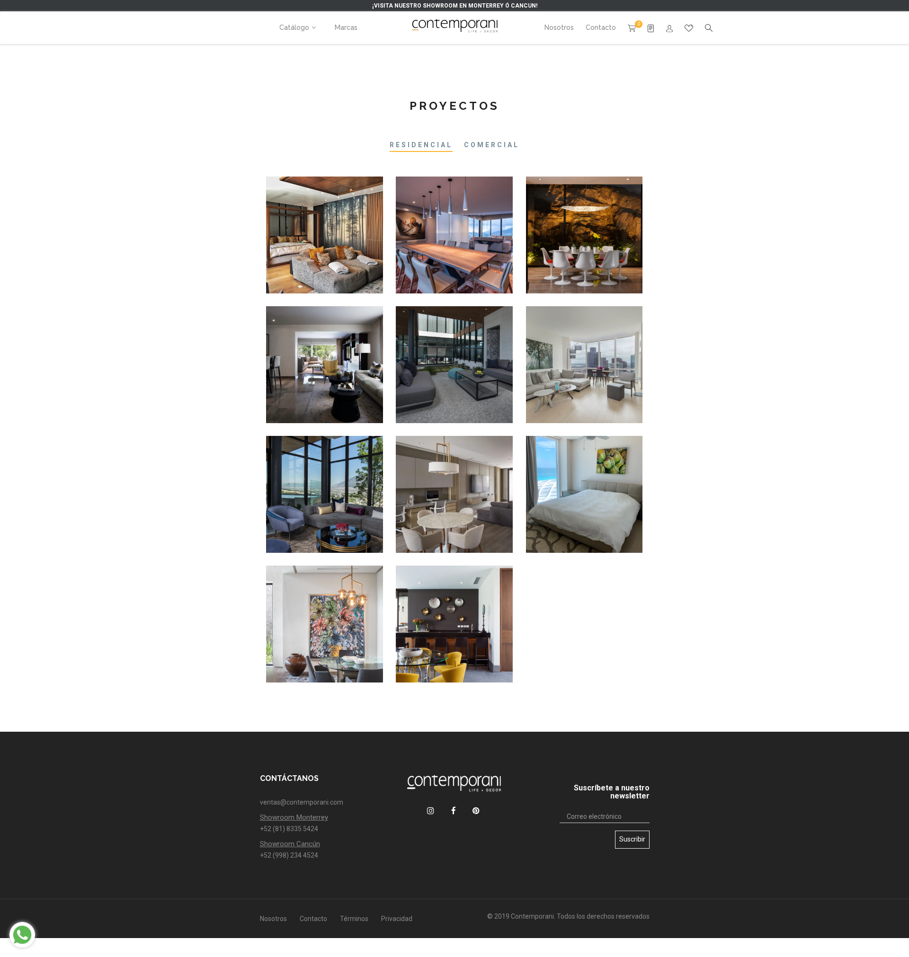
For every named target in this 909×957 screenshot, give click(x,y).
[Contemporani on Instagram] (430, 810)
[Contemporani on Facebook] (453, 810)
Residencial (421, 145)
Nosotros (273, 918)
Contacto (313, 918)
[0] (632, 27)
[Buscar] (669, 28)
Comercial (491, 145)
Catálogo (294, 27)
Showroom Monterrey (294, 817)
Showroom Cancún (290, 844)
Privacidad (396, 918)
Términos (354, 918)
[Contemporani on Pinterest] (476, 810)
